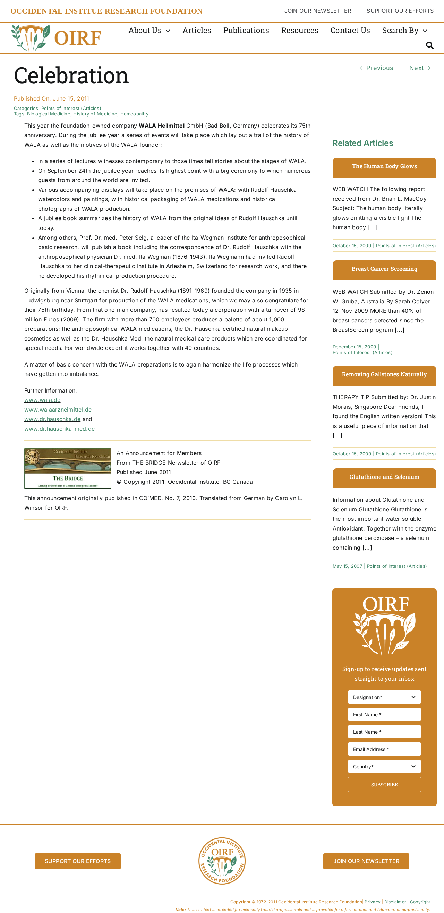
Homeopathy (134, 114)
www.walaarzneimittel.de (58, 409)
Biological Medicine (48, 114)
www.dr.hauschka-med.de (59, 428)
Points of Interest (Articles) (71, 108)
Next (416, 67)
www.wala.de (42, 399)
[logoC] (56, 25)
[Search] (430, 45)
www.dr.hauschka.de (52, 418)
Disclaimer (395, 901)
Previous (379, 67)
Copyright (420, 901)
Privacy (373, 901)
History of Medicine (95, 114)
